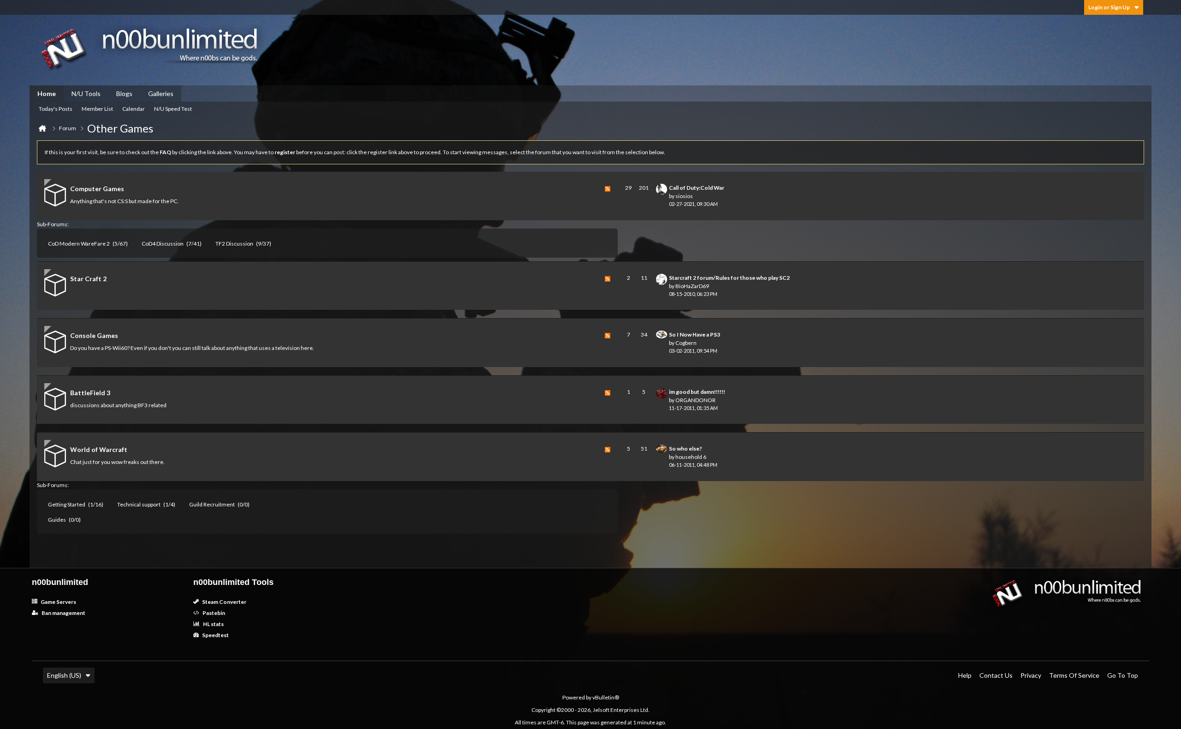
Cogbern (686, 342)
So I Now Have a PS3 (694, 334)
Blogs (124, 93)
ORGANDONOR (695, 400)
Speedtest (215, 635)
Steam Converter (223, 601)
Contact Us (996, 675)
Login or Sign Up (1109, 7)
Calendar (133, 108)
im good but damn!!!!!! (697, 391)
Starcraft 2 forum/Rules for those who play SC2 (729, 277)
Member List (97, 108)
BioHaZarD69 (692, 286)
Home (46, 93)
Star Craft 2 (88, 279)
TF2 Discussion (234, 243)
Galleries (160, 93)
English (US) (64, 675)
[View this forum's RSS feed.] (607, 196)
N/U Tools (86, 93)
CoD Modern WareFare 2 (79, 243)
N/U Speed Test (173, 108)
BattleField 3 (90, 393)
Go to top (1122, 675)
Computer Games (97, 189)
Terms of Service (1074, 675)
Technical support (139, 504)
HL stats (213, 624)
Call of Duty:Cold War (696, 187)
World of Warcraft (98, 449)
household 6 (690, 456)
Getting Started (66, 504)
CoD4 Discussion (163, 243)
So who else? (685, 448)
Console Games (94, 335)
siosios (684, 196)
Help (965, 675)
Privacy (1030, 675)
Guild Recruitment (212, 504)
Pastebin (213, 612)
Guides (57, 519)
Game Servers (58, 601)
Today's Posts (55, 108)
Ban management (63, 612)
